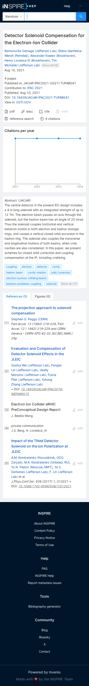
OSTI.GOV (23, 102)
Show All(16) (50, 65)
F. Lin (53, 472)
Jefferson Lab (46, 51)
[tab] (16, 296)
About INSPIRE (44, 523)
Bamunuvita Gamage (19, 51)
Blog (44, 630)
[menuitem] (67, 6)
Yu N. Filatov (20, 467)
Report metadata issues (44, 583)
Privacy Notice (44, 538)
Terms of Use (44, 545)
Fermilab (21, 55)
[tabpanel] (44, 400)
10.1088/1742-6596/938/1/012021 (45, 486)
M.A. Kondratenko (36, 462)
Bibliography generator (44, 606)
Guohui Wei (19, 365)
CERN (43, 319)
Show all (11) (69, 283)
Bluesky (44, 637)
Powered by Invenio (44, 672)
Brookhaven (65, 55)
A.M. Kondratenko (23, 457)
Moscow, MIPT (41, 467)
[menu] (68, 6)
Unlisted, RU (59, 462)
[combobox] (50, 16)
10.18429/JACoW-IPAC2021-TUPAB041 (40, 97)
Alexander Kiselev (42, 55)
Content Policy (44, 530)
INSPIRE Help (44, 575)
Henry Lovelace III (17, 60)
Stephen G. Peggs (24, 319)
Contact (44, 651)
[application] (44, 163)
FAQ (45, 568)
